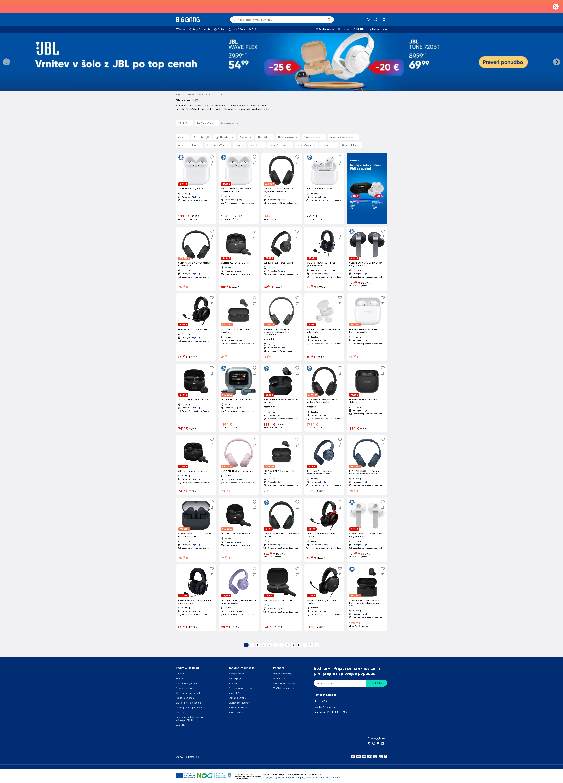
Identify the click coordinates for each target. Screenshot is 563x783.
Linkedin (382, 743)
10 (299, 645)
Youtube (378, 743)
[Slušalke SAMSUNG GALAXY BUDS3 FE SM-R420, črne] (196, 529)
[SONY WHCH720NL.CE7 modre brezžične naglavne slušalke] (367, 465)
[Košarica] (383, 19)
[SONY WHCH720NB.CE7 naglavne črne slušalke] (196, 259)
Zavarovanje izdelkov (239, 702)
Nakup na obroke (237, 698)
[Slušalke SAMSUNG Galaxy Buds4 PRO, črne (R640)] (367, 259)
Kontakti (180, 678)
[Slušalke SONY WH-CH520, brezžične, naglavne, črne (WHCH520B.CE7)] (281, 327)
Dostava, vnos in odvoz (240, 688)
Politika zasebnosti (238, 707)
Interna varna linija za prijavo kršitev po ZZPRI (190, 719)
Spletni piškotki (236, 712)
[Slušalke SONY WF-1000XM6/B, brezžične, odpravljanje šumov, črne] (367, 597)
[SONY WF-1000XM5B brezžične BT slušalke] (281, 398)
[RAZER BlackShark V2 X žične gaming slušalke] (324, 259)
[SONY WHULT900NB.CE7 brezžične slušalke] (281, 529)
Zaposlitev (181, 725)
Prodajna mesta (236, 673)
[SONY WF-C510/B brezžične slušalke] (239, 327)
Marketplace (279, 678)
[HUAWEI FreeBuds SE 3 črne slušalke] (367, 398)
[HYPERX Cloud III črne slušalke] (196, 327)
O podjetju (181, 673)
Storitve (232, 683)
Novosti (180, 712)
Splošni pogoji (235, 678)
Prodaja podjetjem (185, 698)
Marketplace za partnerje (189, 707)
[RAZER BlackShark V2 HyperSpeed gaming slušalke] (196, 597)
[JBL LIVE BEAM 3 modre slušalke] (239, 398)
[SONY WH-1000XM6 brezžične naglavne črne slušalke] (281, 188)
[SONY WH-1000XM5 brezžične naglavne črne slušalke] (324, 398)
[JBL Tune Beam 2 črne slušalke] (196, 465)
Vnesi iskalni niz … (252, 19)
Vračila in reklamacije (283, 688)
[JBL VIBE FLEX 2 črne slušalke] (281, 597)
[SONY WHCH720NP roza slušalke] (239, 465)
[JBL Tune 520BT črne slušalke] (281, 259)
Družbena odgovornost (188, 683)
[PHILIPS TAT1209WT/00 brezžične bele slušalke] (324, 327)
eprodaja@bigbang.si (324, 707)
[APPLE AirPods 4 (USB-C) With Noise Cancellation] (239, 188)
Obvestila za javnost (186, 688)
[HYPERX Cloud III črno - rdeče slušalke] (324, 529)
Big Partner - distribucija (188, 702)
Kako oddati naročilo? (284, 683)
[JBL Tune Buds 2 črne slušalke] (196, 398)
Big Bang (196, 197)
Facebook (369, 743)
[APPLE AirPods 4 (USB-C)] (196, 188)
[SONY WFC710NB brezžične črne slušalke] (281, 465)
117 (311, 645)
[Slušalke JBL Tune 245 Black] (239, 259)
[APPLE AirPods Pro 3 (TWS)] (324, 188)
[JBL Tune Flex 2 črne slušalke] (239, 529)
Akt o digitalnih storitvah (188, 693)
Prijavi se (377, 683)
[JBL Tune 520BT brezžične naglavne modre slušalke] (324, 465)
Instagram (373, 743)
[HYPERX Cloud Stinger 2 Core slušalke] (324, 597)
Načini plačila (234, 693)
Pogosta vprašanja (282, 673)
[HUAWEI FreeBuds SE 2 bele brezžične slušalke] (367, 327)
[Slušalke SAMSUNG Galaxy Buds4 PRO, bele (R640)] (367, 529)
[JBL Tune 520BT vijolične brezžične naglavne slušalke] (239, 597)
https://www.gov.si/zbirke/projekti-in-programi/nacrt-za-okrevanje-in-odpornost (302, 777)
